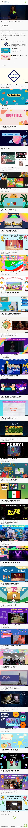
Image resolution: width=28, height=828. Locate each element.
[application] (14, 12)
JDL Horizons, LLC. (14, 826)
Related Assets (4, 39)
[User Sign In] (25, 2)
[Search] (20, 2)
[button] (14, 12)
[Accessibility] (25, 825)
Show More (3, 37)
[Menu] (2, 2)
